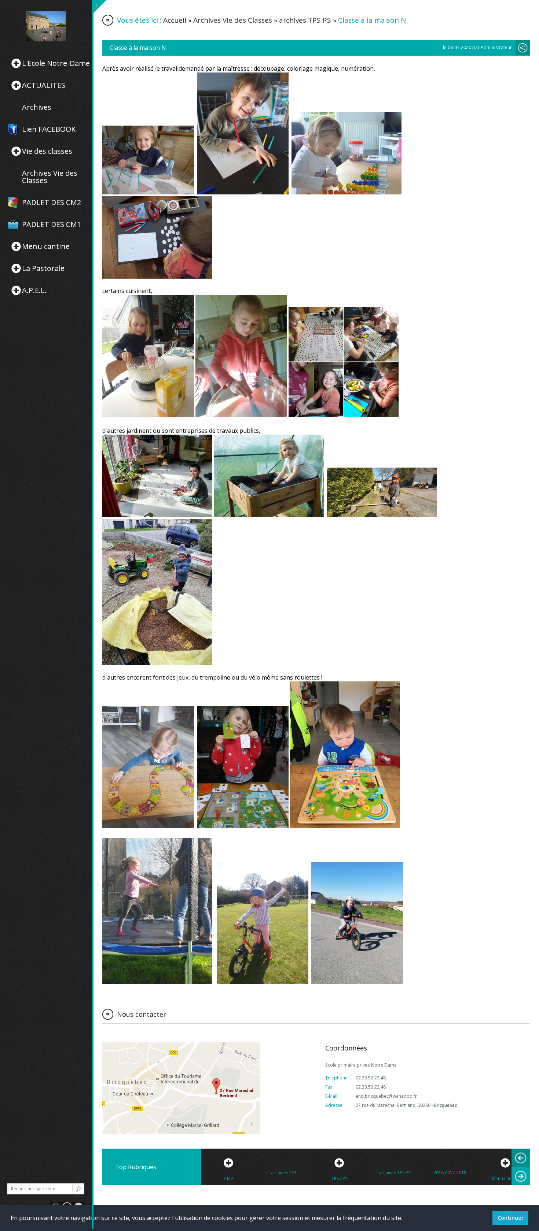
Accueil (174, 20)
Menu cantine (46, 246)
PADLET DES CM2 (51, 202)
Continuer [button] (511, 1217)
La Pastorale (43, 268)
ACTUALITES (43, 85)
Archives (36, 107)
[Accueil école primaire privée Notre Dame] (46, 26)
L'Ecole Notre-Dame (56, 63)
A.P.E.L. (34, 290)
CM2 (228, 1178)
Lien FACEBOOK (49, 129)
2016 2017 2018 (449, 1172)
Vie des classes (47, 151)
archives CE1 (284, 1172)
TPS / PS (339, 1178)
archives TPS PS (305, 20)
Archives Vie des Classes (49, 177)
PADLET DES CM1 (51, 224)
